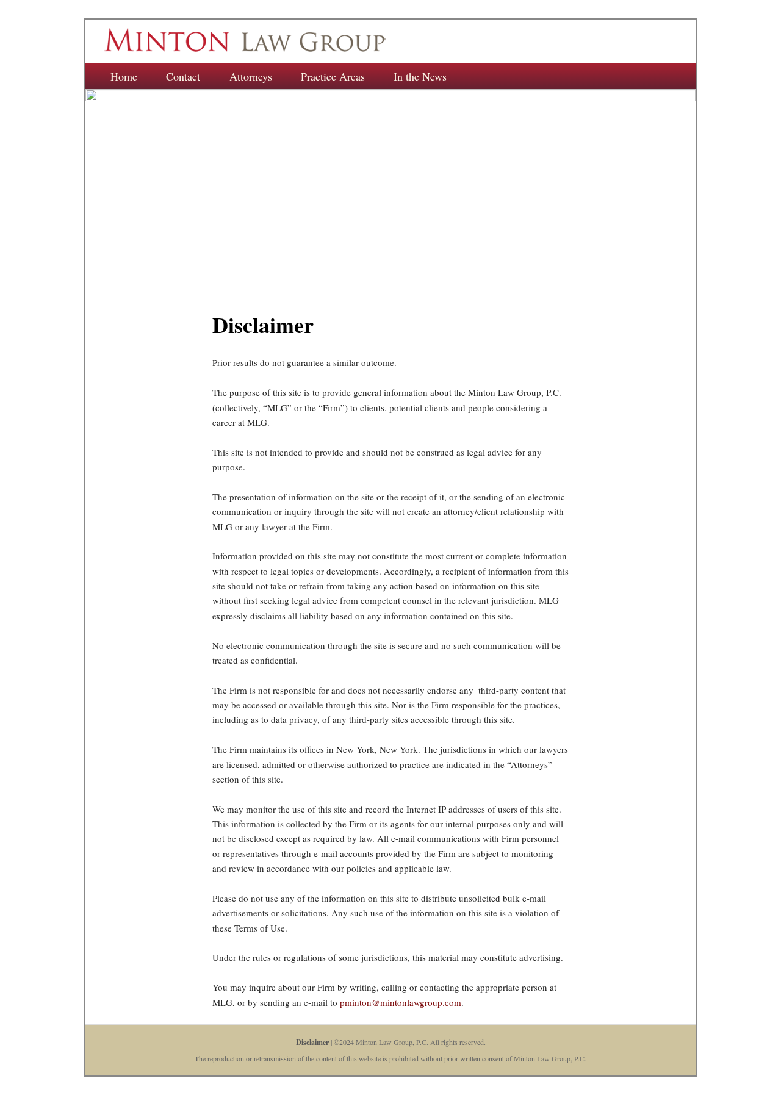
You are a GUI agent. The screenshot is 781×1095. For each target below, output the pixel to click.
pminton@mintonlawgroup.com (400, 1002)
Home (123, 76)
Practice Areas (333, 76)
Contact (183, 76)
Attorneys (250, 76)
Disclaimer (312, 1042)
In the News (420, 76)
